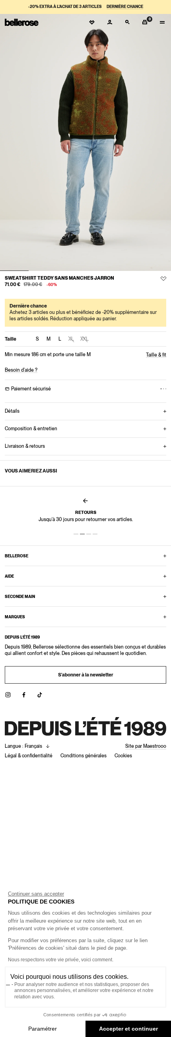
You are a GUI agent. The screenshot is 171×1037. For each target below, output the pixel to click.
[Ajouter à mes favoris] (163, 278)
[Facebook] (24, 695)
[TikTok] (40, 695)
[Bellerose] (22, 22)
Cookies (123, 755)
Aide (9, 576)
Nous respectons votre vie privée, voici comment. (60, 960)
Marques (15, 616)
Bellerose (16, 555)
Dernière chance (125, 6)
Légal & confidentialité (28, 755)
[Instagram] (8, 695)
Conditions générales (83, 755)
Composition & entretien (31, 428)
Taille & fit (156, 355)
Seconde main (20, 596)
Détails (12, 411)
